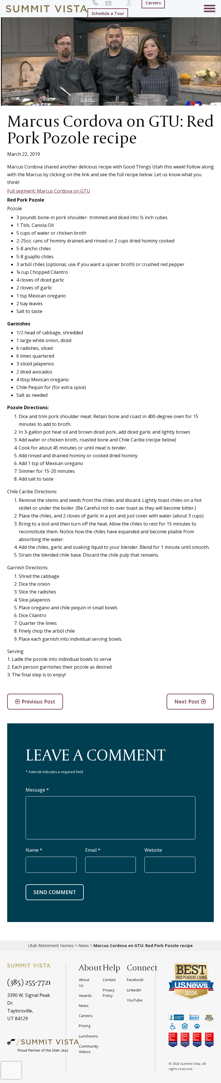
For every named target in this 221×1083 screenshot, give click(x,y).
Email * (92, 850)
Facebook (135, 979)
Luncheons (88, 1036)
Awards (85, 995)
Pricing (84, 1025)
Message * (37, 790)
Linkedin (134, 990)
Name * (34, 850)
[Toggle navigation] (209, 9)
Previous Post (37, 701)
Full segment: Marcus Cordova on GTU (48, 191)
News (83, 945)
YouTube (134, 1000)
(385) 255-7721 (29, 981)
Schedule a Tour (108, 13)
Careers (85, 1015)
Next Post (187, 701)
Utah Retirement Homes (51, 945)
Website (153, 850)
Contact (109, 979)
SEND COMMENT (54, 892)
